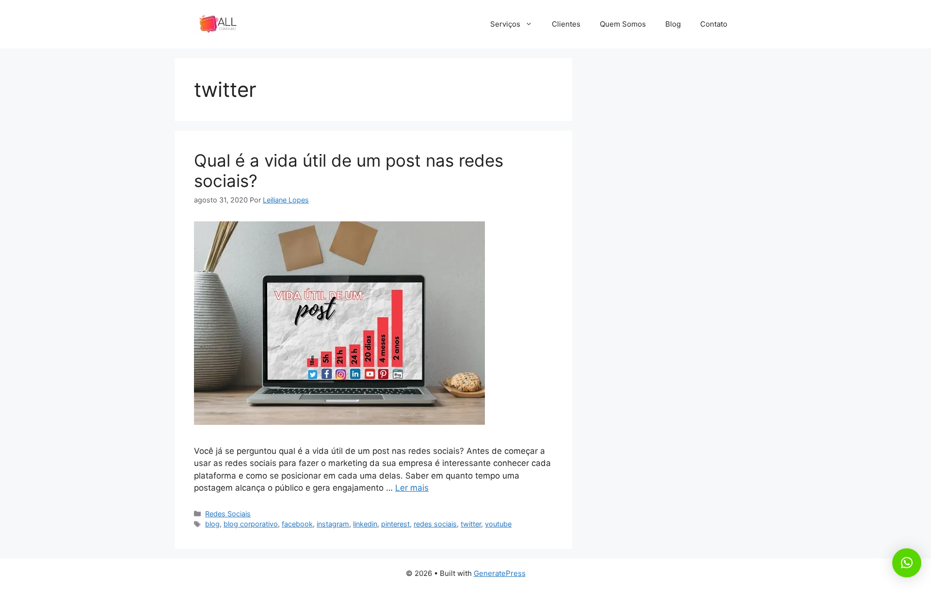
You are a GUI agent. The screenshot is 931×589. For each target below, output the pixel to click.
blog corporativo (251, 524)
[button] (906, 562)
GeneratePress (500, 573)
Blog (673, 24)
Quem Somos (623, 24)
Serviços (505, 24)
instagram (333, 524)
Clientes (566, 24)
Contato (713, 24)
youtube (498, 524)
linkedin (365, 524)
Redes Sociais (228, 514)
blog (212, 524)
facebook (297, 524)
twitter (471, 524)
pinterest (395, 524)
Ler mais (412, 488)
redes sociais (435, 524)
